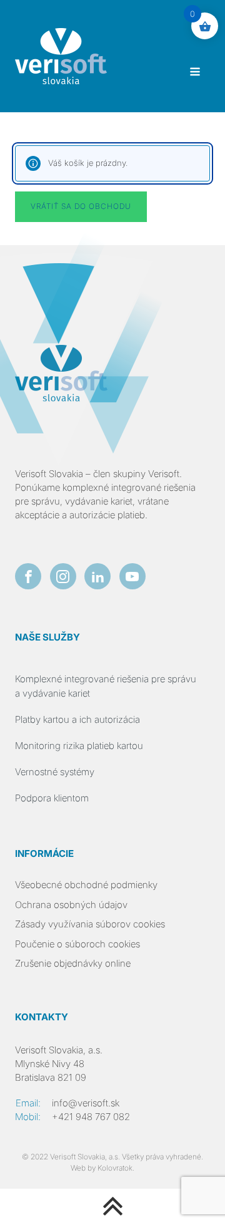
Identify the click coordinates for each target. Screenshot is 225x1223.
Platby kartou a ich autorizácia (77, 719)
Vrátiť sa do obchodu (81, 206)
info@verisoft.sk (85, 1103)
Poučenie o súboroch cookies (77, 944)
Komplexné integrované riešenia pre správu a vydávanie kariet (105, 686)
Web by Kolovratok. (102, 1167)
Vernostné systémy (54, 772)
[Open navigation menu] (195, 72)
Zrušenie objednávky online (73, 963)
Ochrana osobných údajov (71, 905)
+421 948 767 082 (91, 1117)
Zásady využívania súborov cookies (90, 924)
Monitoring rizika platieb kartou (79, 746)
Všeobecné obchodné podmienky (86, 885)
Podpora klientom (52, 798)
